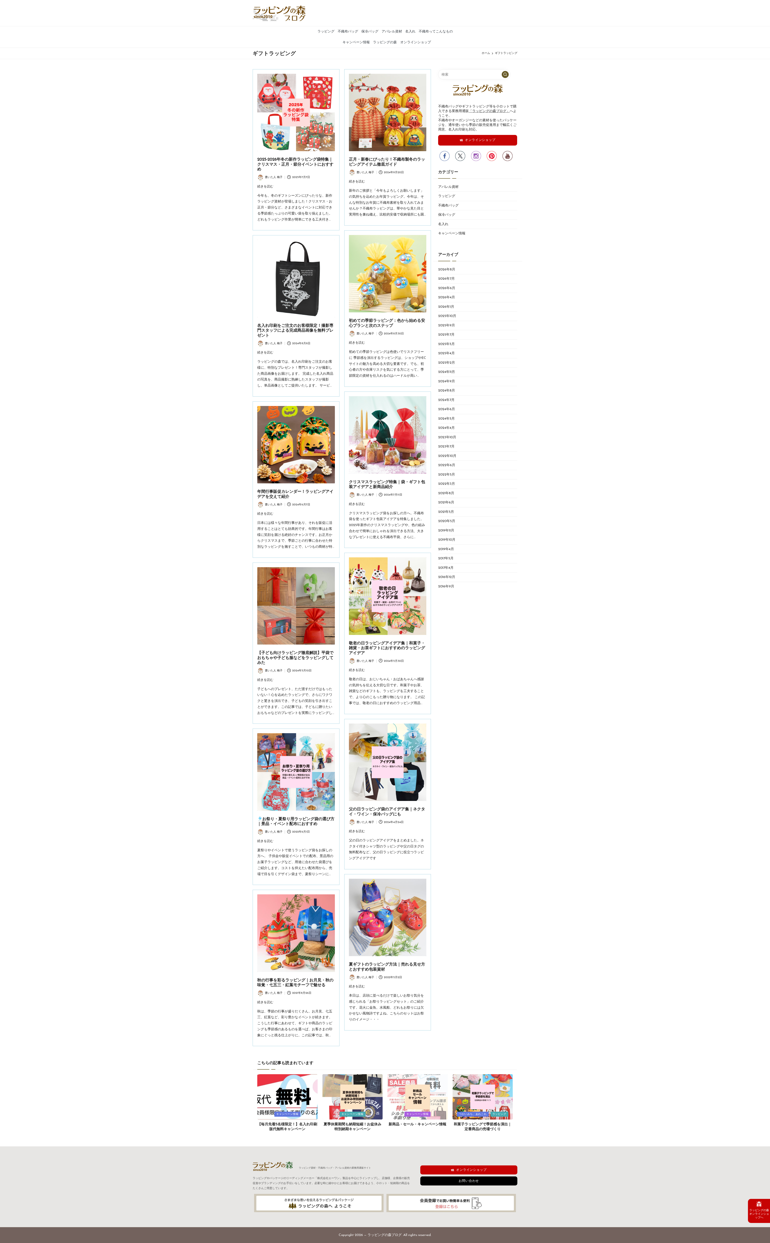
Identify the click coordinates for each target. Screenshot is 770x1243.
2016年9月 (446, 586)
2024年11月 (446, 372)
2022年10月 (447, 456)
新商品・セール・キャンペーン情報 (417, 1124)
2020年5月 (446, 521)
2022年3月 (446, 484)
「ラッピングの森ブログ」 (489, 111)
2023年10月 (447, 437)
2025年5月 (446, 344)
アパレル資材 (448, 187)
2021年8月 (446, 493)
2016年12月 (446, 577)
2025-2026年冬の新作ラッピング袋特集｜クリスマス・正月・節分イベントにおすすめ (295, 164)
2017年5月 (446, 558)
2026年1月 (446, 307)
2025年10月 (447, 316)
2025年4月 (446, 353)
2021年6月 (446, 502)
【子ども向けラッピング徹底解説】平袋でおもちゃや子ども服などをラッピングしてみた (295, 658)
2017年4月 (446, 568)
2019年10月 (446, 540)
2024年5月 (446, 418)
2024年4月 (446, 428)
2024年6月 (446, 409)
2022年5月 (446, 474)
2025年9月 (446, 325)
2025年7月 (446, 334)
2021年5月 (446, 512)
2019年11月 (446, 530)
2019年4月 (446, 549)
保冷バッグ (446, 215)
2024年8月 (446, 390)
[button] (505, 74)
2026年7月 (446, 278)
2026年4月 (446, 297)
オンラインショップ (480, 140)
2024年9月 (446, 381)
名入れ (443, 224)
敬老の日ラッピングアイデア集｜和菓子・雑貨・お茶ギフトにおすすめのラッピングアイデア (387, 648)
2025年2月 (446, 362)
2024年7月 (446, 400)
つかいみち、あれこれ (473, 1114)
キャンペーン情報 (451, 233)
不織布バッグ (448, 205)
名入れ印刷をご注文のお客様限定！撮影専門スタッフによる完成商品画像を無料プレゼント (295, 331)
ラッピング (446, 196)
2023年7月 (446, 446)
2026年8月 (446, 269)
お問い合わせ (469, 1181)
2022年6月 (446, 465)
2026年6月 (446, 288)
